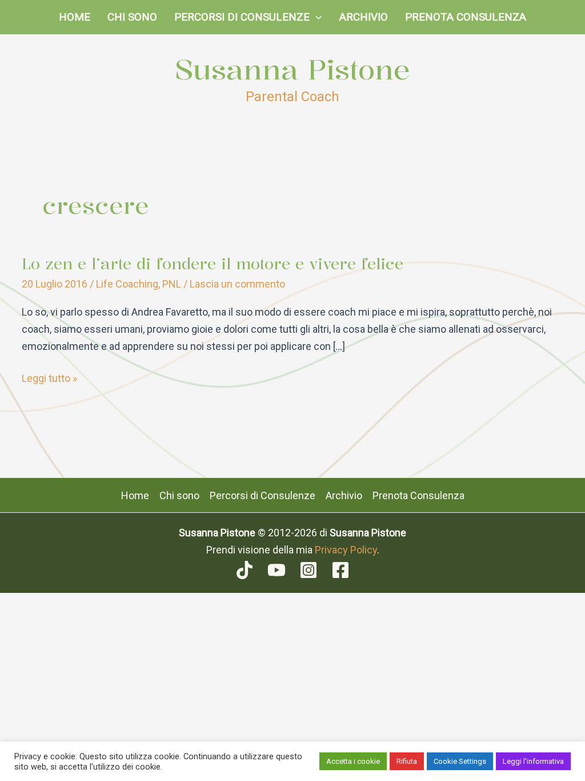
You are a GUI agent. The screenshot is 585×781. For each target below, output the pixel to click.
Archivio (363, 16)
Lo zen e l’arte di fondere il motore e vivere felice (212, 264)
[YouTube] (276, 570)
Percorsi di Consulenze (242, 16)
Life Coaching (127, 284)
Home (74, 16)
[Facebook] (340, 570)
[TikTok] (244, 570)
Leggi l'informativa (533, 761)
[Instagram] (308, 570)
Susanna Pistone (292, 69)
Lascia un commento (237, 284)
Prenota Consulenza (465, 16)
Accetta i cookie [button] (353, 761)
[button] (316, 17)
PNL (171, 284)
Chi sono (132, 16)
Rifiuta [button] (406, 761)
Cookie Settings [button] (460, 761)
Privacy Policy (346, 550)
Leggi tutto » (49, 379)
